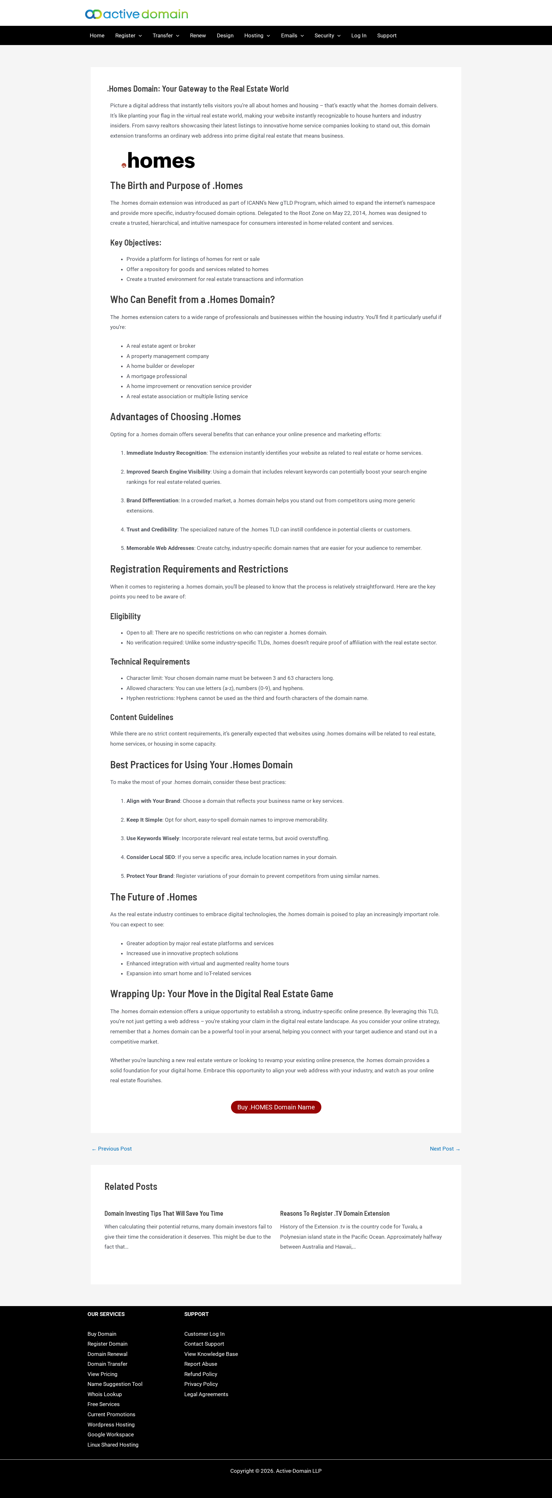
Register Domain (107, 1344)
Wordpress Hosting (111, 1424)
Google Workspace (111, 1434)
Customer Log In (204, 1334)
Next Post (445, 1149)
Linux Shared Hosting (113, 1444)
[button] (138, 35)
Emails (289, 35)
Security (324, 35)
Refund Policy (200, 1374)
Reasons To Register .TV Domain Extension (335, 1213)
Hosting (254, 35)
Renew (198, 35)
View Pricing (103, 1374)
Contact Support (204, 1344)
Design (225, 35)
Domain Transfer (107, 1364)
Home (97, 35)
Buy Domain (102, 1334)
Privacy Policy (201, 1384)
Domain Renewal (107, 1354)
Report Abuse (200, 1364)
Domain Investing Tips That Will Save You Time (163, 1213)
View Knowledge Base (211, 1354)
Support (387, 35)
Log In (358, 35)
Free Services (104, 1404)
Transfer (163, 35)
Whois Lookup (105, 1394)
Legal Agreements (206, 1394)
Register (125, 35)
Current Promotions (111, 1414)
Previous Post (111, 1149)
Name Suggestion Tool (115, 1384)
